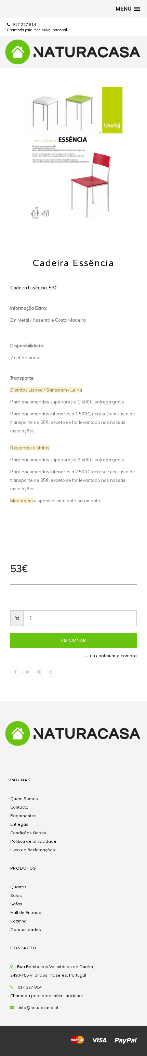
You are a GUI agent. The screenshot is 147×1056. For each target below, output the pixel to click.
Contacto (19, 807)
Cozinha (18, 920)
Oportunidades (25, 929)
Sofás (16, 903)
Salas (16, 895)
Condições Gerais (28, 832)
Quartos (18, 886)
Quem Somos (24, 798)
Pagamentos (23, 815)
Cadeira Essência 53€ (33, 287)
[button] (128, 8)
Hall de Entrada (25, 912)
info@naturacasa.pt (38, 1007)
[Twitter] (27, 672)
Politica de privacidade (33, 841)
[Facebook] (15, 672)
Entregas (19, 824)
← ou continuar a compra (110, 655)
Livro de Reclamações (32, 849)
